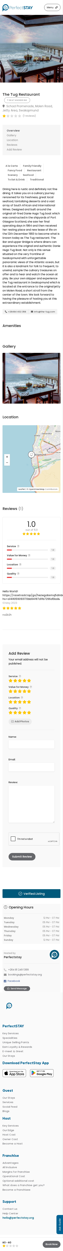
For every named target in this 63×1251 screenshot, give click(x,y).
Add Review (14, 149)
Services (8, 1102)
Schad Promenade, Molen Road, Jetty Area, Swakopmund (28, 108)
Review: (13, 782)
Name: (13, 737)
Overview (13, 131)
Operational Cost (14, 1176)
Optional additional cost (18, 1181)
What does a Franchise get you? (24, 1185)
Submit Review (22, 856)
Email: (12, 759)
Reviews (12, 145)
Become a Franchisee (17, 1189)
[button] (7, 457)
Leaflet (21, 489)
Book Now (52, 1244)
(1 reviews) (29, 116)
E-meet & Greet (13, 1051)
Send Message (18, 988)
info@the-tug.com (44, 311)
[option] (31, 49)
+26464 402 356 (17, 311)
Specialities (10, 1038)
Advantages (10, 1163)
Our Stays (9, 1056)
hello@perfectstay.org (18, 1218)
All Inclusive (10, 1167)
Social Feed (10, 1106)
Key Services (11, 1033)
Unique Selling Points (16, 1042)
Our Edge (8, 1130)
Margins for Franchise (16, 1172)
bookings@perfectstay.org (25, 974)
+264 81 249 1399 (18, 969)
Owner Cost (10, 1139)
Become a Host (13, 1143)
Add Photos (22, 721)
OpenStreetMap (37, 489)
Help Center (10, 1213)
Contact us (10, 1209)
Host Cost (9, 1134)
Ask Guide (59, 1224)
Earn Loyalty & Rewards (17, 1047)
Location (12, 140)
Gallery (11, 135)
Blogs (6, 1111)
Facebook (14, 981)
